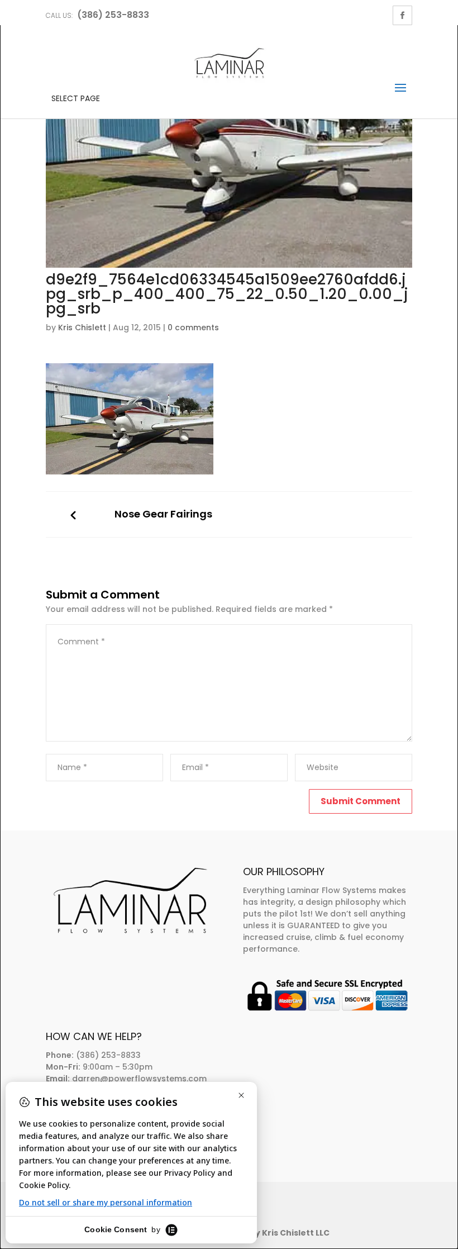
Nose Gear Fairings (163, 514)
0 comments (193, 327)
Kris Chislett (82, 327)
